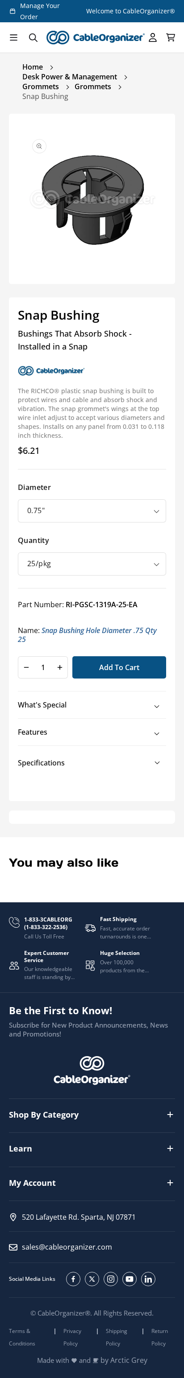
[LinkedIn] (148, 1279)
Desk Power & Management (69, 77)
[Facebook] (73, 1279)
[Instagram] (111, 1279)
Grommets (40, 86)
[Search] (33, 37)
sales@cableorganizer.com (67, 1247)
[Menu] (13, 37)
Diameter (34, 487)
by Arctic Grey (123, 1360)
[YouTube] (129, 1279)
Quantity (33, 540)
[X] (92, 1279)
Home (32, 67)
